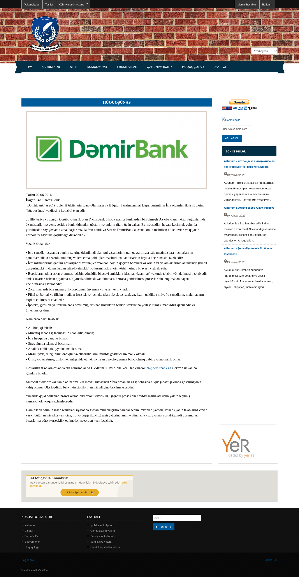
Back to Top (271, 560)
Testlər (49, 4)
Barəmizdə (51, 66)
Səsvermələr (32, 541)
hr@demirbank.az (158, 368)
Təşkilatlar (127, 66)
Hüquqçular (193, 66)
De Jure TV (31, 536)
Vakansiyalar (32, 4)
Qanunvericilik (159, 66)
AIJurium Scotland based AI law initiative (249, 208)
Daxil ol (220, 66)
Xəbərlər (30, 525)
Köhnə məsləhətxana (70, 4)
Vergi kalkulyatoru (101, 541)
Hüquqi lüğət (32, 547)
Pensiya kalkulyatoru (102, 536)
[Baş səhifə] (45, 33)
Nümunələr (97, 66)
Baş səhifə (27, 560)
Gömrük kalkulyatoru (102, 530)
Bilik (73, 66)
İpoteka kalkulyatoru (102, 525)
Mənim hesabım (247, 4)
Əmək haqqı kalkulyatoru (105, 547)
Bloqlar (29, 530)
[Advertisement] (101, 83)
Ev (30, 66)
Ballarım (267, 4)
